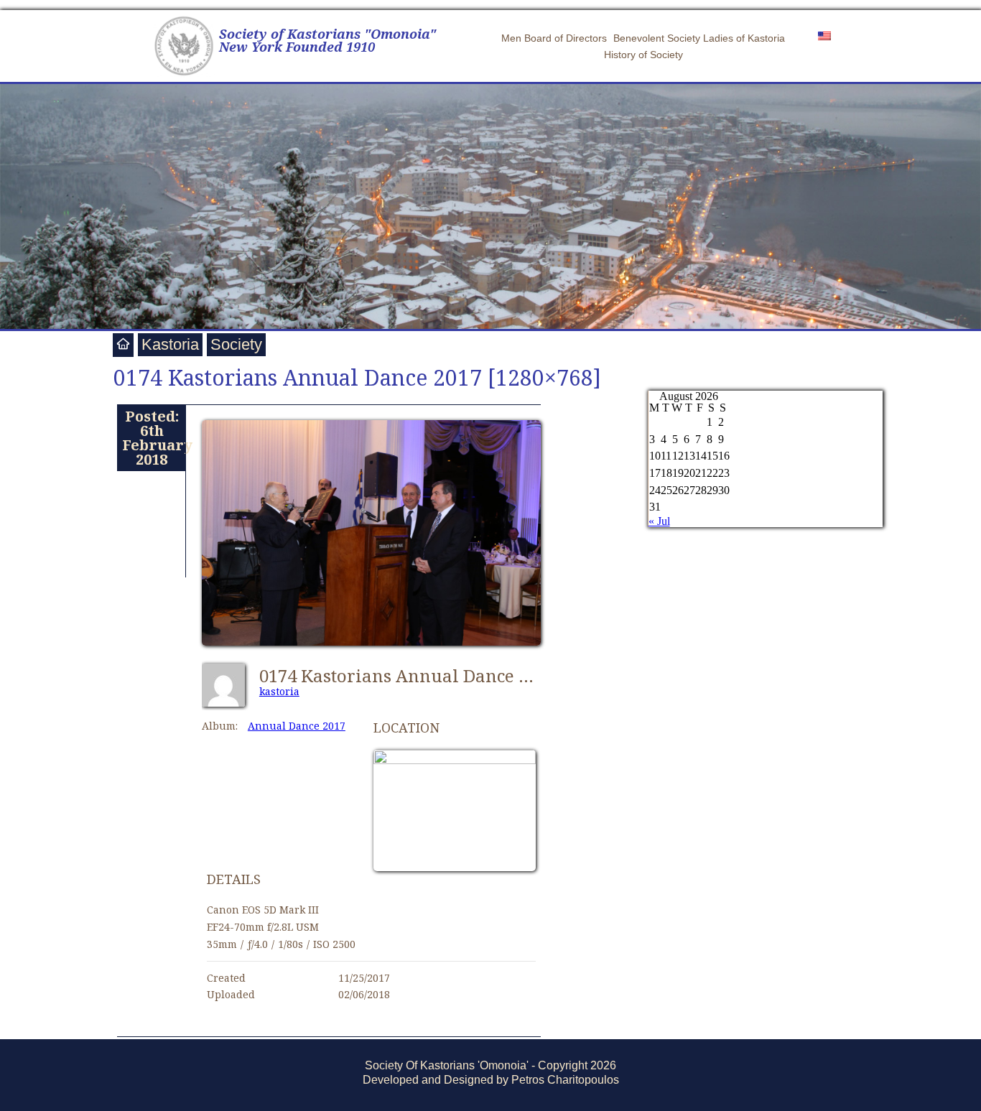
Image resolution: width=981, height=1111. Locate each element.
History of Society (643, 54)
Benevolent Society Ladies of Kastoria (699, 38)
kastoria (279, 691)
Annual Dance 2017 (296, 726)
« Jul (659, 521)
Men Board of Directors (554, 38)
